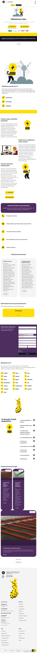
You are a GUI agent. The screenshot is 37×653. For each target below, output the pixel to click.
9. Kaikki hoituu (23, 458)
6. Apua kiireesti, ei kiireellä (26, 446)
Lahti (16, 382)
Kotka (16, 373)
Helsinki (6, 373)
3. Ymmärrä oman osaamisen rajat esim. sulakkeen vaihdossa (25, 432)
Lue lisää (4, 502)
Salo (28, 382)
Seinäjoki (29, 385)
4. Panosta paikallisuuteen (26, 437)
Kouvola (17, 376)
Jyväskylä (6, 388)
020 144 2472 (4, 617)
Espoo (5, 379)
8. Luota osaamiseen (24, 455)
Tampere (29, 388)
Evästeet (5, 650)
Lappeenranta (18, 385)
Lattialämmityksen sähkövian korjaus (12, 548)
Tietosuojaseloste (12, 650)
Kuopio (17, 379)
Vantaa (5, 376)
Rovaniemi (29, 379)
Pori (28, 376)
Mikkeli (17, 388)
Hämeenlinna (7, 382)
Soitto (20, 350)
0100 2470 (10, 1)
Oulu (28, 373)
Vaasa (5, 392)
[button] (35, 1)
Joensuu (6, 385)
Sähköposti (21, 351)
